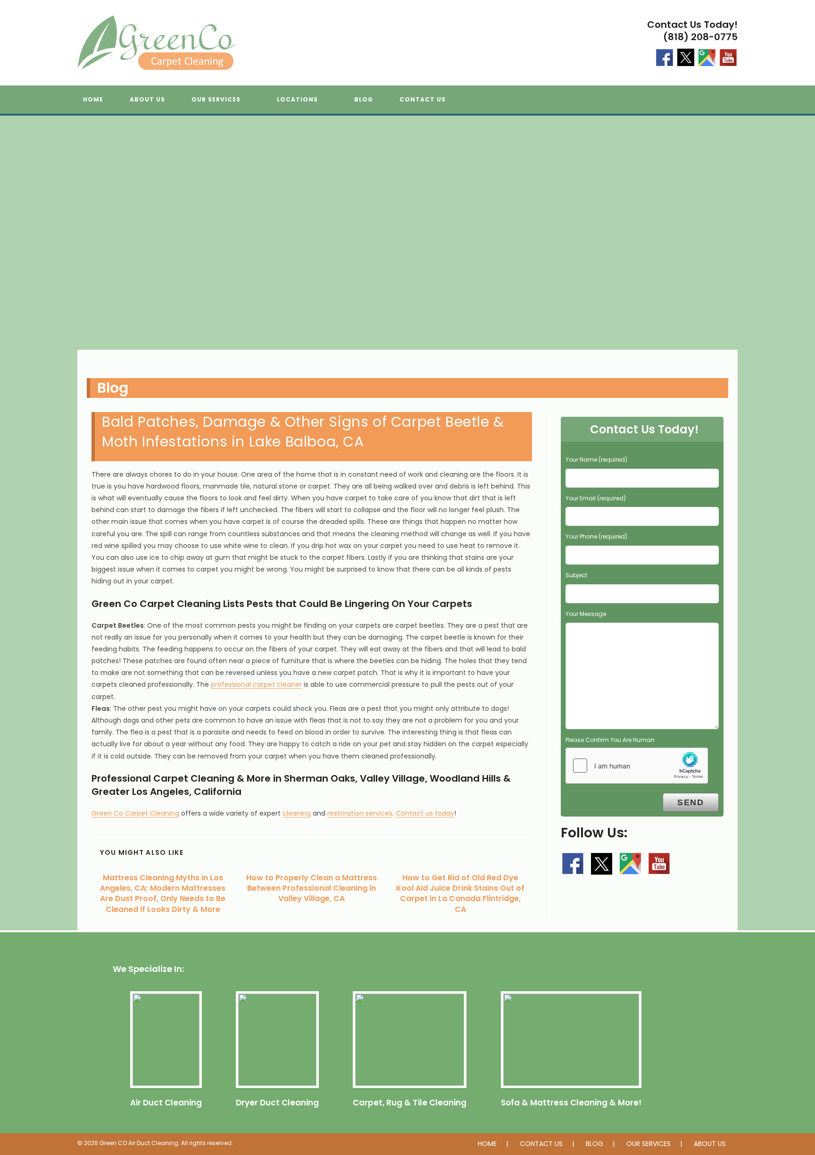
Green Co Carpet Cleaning (135, 813)
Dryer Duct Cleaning (277, 1102)
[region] (407, 242)
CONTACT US (541, 1143)
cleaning (297, 813)
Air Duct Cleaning (166, 1102)
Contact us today (425, 813)
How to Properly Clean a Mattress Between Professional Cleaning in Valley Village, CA (311, 888)
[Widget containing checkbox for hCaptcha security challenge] (637, 766)
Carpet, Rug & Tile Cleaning (409, 1102)
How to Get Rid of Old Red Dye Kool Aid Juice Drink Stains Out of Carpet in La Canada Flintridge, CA (460, 894)
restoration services (359, 813)
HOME (487, 1143)
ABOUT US (710, 1143)
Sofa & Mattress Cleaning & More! (571, 1102)
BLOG (594, 1143)
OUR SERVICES (648, 1143)
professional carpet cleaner (256, 684)
